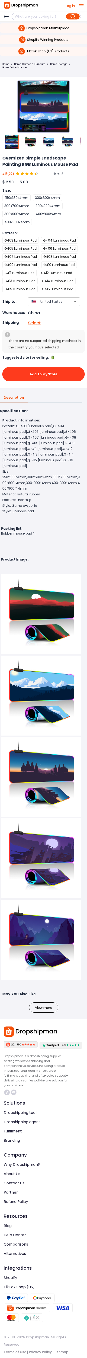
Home (5, 64)
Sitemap (61, 1352)
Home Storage (58, 64)
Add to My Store (44, 374)
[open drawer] (81, 5)
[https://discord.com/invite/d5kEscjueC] (13, 1092)
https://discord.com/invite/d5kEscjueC (14, 1092)
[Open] (75, 301)
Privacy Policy (40, 1352)
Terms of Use (15, 1352)
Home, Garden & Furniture (29, 64)
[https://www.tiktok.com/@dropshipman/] (7, 1092)
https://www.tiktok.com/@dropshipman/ (7, 1092)
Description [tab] (14, 397)
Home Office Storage (14, 67)
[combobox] (47, 302)
